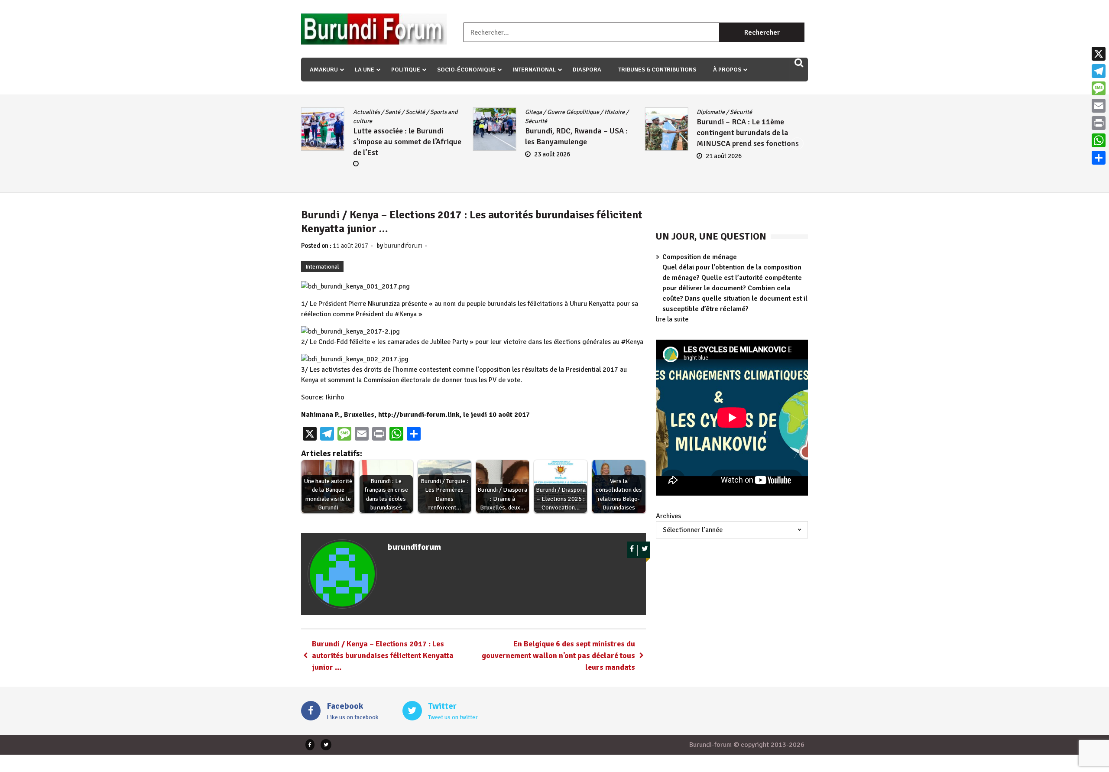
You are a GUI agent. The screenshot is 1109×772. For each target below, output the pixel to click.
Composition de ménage (699, 257)
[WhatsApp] (1098, 140)
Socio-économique (466, 69)
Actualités (366, 112)
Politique (405, 69)
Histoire (614, 112)
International (534, 69)
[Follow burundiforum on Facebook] (632, 550)
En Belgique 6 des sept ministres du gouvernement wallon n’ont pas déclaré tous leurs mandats (558, 655)
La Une (364, 69)
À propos (727, 69)
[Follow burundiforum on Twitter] (644, 550)
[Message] (1098, 88)
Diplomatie (711, 112)
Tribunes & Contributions (657, 69)
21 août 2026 (724, 156)
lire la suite (672, 319)
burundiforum (403, 246)
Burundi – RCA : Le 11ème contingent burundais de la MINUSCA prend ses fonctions (748, 132)
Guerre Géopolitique (573, 112)
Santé (392, 112)
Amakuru (324, 69)
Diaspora (587, 69)
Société (415, 112)
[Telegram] (1098, 71)
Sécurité (536, 121)
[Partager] (1098, 157)
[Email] (1098, 105)
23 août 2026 (552, 154)
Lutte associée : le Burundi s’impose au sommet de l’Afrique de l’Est (407, 141)
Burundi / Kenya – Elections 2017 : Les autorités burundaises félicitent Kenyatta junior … (383, 655)
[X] (1098, 53)
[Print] (1098, 123)
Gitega (533, 112)
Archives (668, 516)
